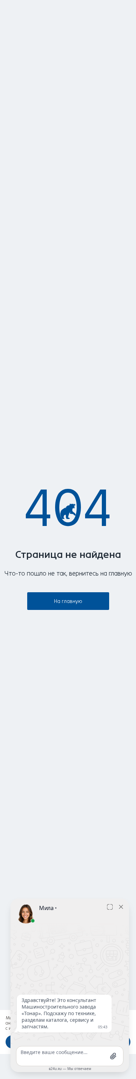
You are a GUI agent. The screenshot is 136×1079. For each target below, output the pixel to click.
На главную (68, 601)
